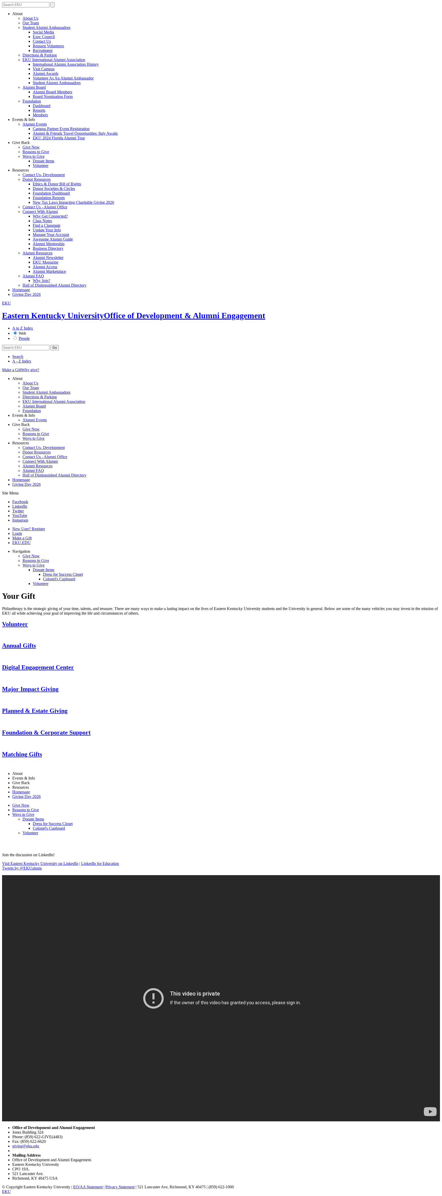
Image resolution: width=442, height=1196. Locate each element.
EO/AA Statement (88, 1187)
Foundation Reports (49, 198)
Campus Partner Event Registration (61, 129)
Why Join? (41, 280)
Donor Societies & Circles (54, 188)
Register (28, 529)
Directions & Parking (40, 55)
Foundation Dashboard (51, 193)
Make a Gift (11, 370)
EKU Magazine (45, 262)
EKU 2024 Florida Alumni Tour (59, 138)
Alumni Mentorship (48, 244)
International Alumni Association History (66, 64)
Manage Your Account (51, 234)
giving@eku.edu (25, 1146)
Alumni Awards (45, 73)
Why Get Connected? (50, 216)
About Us (30, 18)
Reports (39, 110)
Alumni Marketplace (49, 271)
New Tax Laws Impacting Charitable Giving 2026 (73, 202)
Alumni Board (34, 87)
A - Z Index (21, 361)
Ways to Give (34, 156)
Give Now (31, 147)
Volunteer (40, 165)
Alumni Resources (37, 253)
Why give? (30, 370)
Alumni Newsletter (48, 257)
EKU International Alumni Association (54, 60)
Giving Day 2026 (26, 294)
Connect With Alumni (40, 211)
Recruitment (42, 50)
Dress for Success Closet (63, 574)
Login (17, 533)
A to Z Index (22, 328)
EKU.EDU (21, 542)
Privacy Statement (120, 1187)
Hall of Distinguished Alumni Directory (54, 285)
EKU (6, 303)
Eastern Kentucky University (53, 315)
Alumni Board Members (52, 92)
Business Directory (48, 248)
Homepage (21, 290)
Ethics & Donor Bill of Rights (57, 184)
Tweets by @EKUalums (22, 868)
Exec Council (44, 37)
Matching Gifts (22, 754)
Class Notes (42, 221)
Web (22, 333)
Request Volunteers (48, 46)
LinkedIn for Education (100, 863)
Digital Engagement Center (38, 667)
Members (40, 115)
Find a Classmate (46, 225)
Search (17, 356)
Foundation (32, 101)
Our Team (31, 23)
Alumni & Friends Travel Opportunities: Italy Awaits (75, 133)
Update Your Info (47, 230)
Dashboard (41, 106)
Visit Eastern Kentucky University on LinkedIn (40, 863)
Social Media (43, 32)
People (24, 338)
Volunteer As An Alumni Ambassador (63, 78)
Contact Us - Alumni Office (45, 207)
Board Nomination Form (53, 96)
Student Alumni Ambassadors (46, 27)
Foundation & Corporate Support (46, 732)
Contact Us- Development (44, 175)
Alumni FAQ (33, 276)
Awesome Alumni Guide (53, 239)
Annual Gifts (19, 645)
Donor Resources (37, 179)
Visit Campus (43, 69)
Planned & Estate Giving (35, 710)
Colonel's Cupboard (59, 579)
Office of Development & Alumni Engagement (184, 315)
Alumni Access (45, 267)
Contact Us (42, 41)
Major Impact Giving (30, 689)
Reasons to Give (36, 152)
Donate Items (43, 161)
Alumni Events (35, 124)
